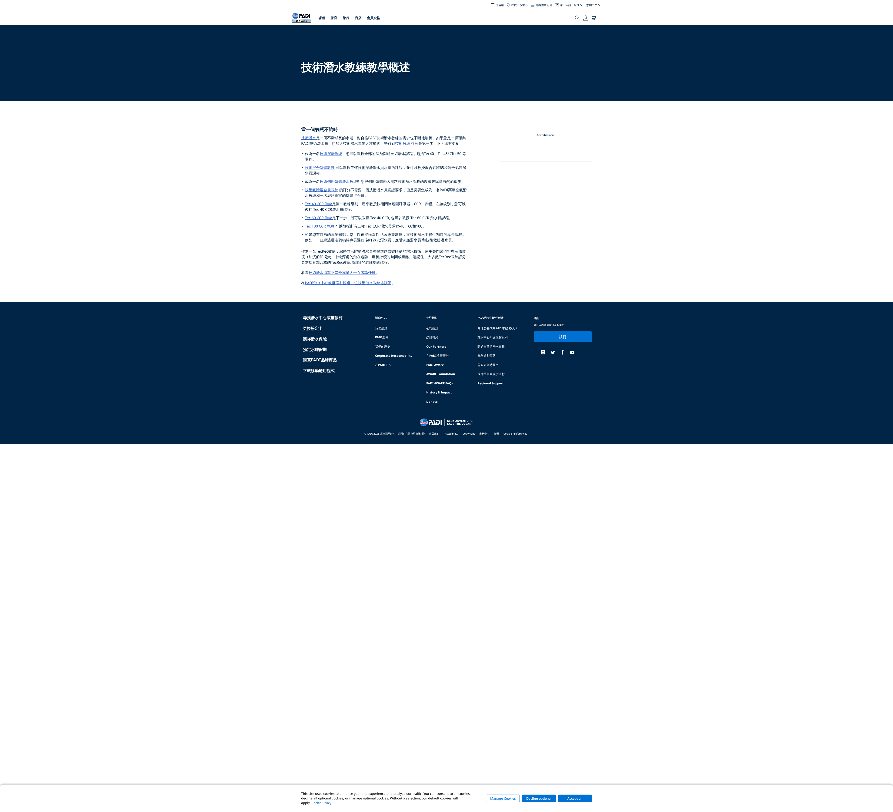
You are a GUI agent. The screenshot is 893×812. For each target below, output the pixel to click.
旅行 (346, 18)
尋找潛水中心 (519, 5)
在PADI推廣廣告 (437, 355)
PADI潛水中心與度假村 (490, 317)
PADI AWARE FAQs (439, 383)
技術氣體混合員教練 (321, 189)
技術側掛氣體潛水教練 (338, 181)
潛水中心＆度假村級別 (492, 337)
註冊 (563, 336)
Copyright (469, 433)
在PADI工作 (383, 365)
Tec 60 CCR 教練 (318, 217)
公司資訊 (431, 317)
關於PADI (381, 317)
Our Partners (436, 346)
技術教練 (402, 143)
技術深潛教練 (331, 153)
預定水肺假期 (315, 349)
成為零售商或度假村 (491, 374)
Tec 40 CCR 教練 (318, 203)
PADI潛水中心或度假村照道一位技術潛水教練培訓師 (348, 282)
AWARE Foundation (440, 374)
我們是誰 (381, 328)
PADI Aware (435, 365)
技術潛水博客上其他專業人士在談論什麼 (342, 272)
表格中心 (484, 433)
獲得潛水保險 (315, 338)
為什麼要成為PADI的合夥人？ (497, 328)
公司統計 (432, 328)
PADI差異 (381, 337)
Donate (432, 401)
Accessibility (451, 433)
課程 (322, 18)
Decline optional (539, 798)
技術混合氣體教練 (320, 167)
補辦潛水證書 (544, 5)
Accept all (575, 798)
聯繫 (496, 433)
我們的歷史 (382, 346)
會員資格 (373, 18)
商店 (358, 18)
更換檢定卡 (313, 328)
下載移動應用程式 (319, 370)
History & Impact (439, 392)
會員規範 (434, 433)
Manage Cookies (503, 798)
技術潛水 (308, 137)
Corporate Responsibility (393, 355)
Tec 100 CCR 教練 (319, 226)
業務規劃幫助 (486, 355)
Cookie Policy (321, 803)
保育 (334, 18)
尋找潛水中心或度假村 (323, 317)
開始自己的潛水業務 (491, 346)
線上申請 (565, 5)
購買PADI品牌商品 (320, 360)
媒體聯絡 (432, 337)
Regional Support (490, 383)
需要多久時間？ (488, 365)
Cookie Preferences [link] (515, 433)
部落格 (500, 5)
